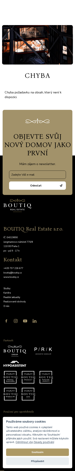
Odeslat (36, 186)
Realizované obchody (14, 301)
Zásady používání (43, 442)
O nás (6, 306)
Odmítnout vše (24, 442)
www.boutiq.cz (11, 277)
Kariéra (7, 292)
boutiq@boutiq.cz (12, 272)
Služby (6, 288)
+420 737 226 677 (13, 268)
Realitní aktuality (11, 297)
